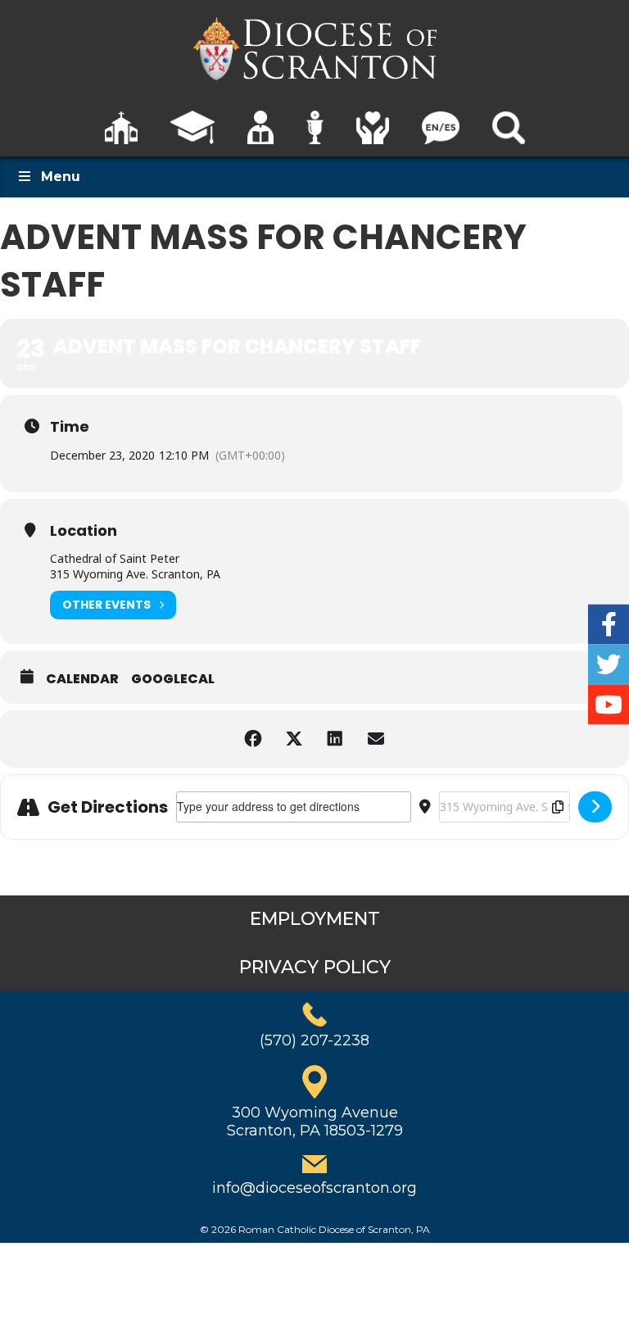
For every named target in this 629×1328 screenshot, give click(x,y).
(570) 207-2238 (314, 1040)
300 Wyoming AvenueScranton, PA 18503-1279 (315, 1122)
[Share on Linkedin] (334, 738)
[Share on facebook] (253, 738)
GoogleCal (173, 679)
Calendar (82, 679)
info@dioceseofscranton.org (314, 1188)
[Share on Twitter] (294, 738)
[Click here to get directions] (595, 807)
